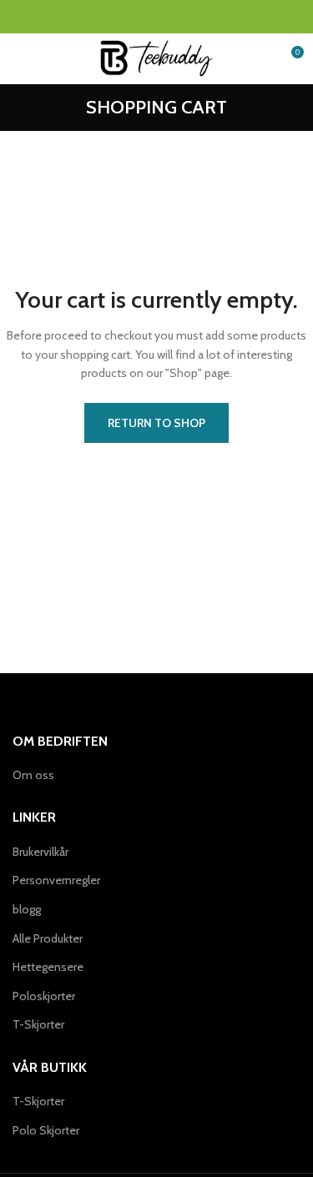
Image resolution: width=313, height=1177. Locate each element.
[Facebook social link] (118, 17)
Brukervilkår (40, 851)
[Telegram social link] (194, 17)
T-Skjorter (38, 1024)
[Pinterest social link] (156, 17)
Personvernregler (56, 880)
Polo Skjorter (46, 1130)
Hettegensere (48, 966)
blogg (27, 909)
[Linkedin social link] (175, 17)
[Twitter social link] (137, 17)
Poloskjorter (44, 995)
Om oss (33, 774)
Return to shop (156, 422)
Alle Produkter (48, 938)
